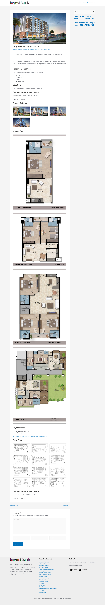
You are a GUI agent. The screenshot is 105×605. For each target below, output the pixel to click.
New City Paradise (44, 571)
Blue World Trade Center (45, 572)
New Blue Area (43, 587)
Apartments (26, 49)
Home (79, 3)
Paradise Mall (42, 592)
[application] (92, 3)
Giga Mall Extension (44, 564)
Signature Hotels (43, 581)
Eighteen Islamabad (44, 562)
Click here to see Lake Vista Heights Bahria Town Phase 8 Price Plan (30, 436)
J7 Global (41, 583)
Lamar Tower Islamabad (45, 574)
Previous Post (14, 505)
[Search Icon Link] (94, 3)
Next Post (66, 505)
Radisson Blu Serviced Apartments (48, 588)
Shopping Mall (33, 49)
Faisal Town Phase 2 (44, 578)
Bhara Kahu (42, 585)
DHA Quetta (42, 594)
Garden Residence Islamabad (46, 569)
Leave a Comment (17, 49)
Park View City (43, 579)
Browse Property (87, 3)
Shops (38, 49)
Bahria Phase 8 (43, 576)
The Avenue (42, 590)
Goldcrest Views (43, 567)
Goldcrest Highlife (44, 565)
